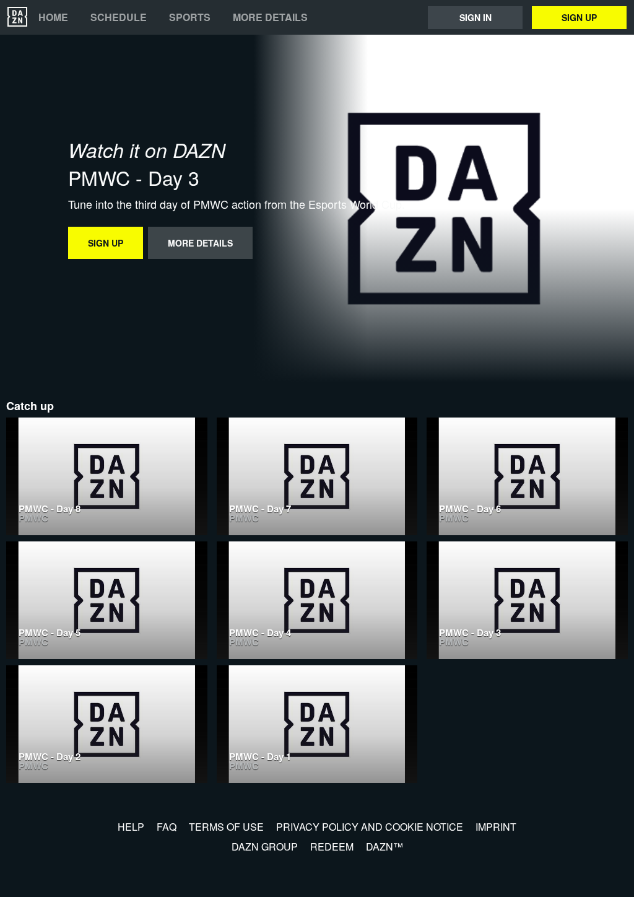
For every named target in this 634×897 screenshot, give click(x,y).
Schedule (118, 17)
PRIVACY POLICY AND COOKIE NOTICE (369, 827)
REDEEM (332, 846)
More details (270, 17)
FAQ (166, 827)
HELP (131, 827)
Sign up (579, 17)
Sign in (475, 17)
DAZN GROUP (265, 846)
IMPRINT (496, 827)
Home (53, 17)
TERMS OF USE (226, 827)
